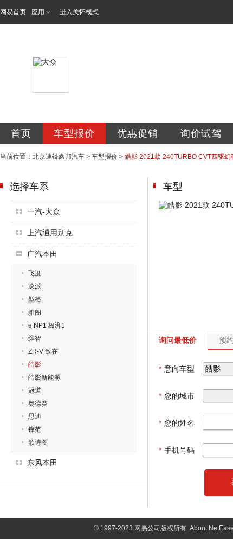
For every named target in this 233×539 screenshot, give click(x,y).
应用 (37, 12)
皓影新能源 (44, 377)
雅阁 (34, 312)
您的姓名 (177, 423)
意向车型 (177, 368)
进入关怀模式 (79, 12)
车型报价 (74, 133)
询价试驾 (201, 133)
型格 (34, 299)
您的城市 (177, 396)
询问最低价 (178, 340)
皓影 (34, 364)
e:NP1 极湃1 (46, 325)
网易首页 (13, 12)
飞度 (34, 273)
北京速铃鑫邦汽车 (59, 157)
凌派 (34, 286)
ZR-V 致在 (43, 351)
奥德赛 (38, 403)
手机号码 (177, 450)
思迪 (34, 416)
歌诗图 (38, 442)
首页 (21, 133)
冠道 (34, 390)
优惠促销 (137, 133)
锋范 (34, 429)
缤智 (34, 338)
